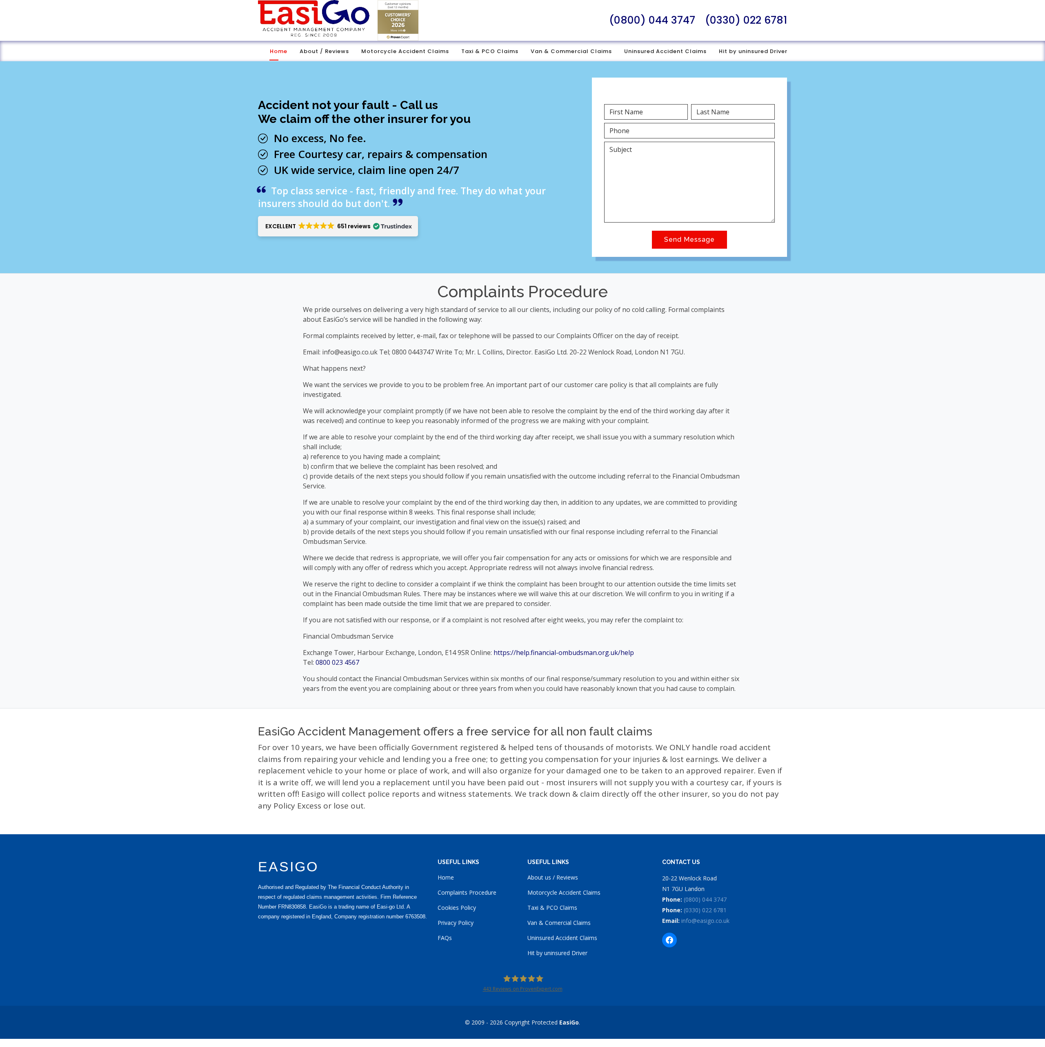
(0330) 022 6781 (746, 20)
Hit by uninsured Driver (753, 51)
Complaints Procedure (467, 892)
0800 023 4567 (337, 662)
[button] (338, 226)
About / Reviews (324, 51)
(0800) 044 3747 (652, 20)
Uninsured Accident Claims (665, 51)
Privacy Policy (456, 923)
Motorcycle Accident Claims (405, 51)
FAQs (445, 938)
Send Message (689, 239)
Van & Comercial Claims (559, 923)
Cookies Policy (457, 907)
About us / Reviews (552, 877)
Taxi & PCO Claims (489, 51)
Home (278, 51)
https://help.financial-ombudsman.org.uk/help (564, 652)
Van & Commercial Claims (571, 51)
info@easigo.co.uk (705, 920)
